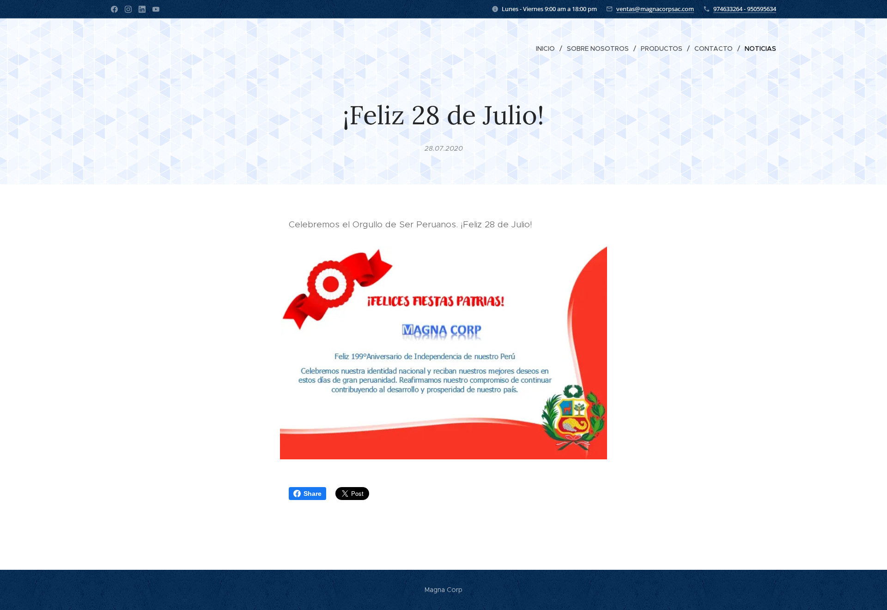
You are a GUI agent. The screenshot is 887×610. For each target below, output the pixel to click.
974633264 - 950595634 (744, 9)
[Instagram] (128, 9)
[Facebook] (114, 9)
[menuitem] (548, 48)
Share (313, 493)
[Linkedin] (142, 9)
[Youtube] (156, 9)
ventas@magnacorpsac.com (655, 9)
